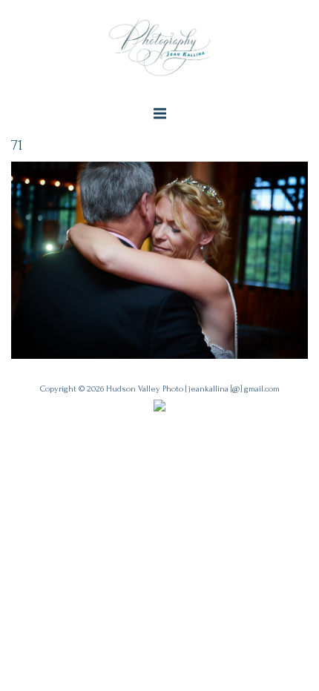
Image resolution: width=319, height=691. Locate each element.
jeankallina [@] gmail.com (234, 389)
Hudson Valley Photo (144, 389)
